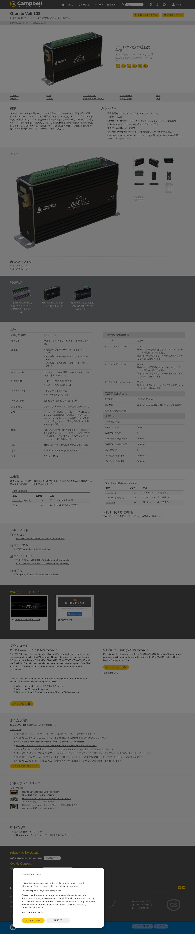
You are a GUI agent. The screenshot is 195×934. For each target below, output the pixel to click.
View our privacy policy (33, 912)
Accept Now (33, 920)
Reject (58, 920)
